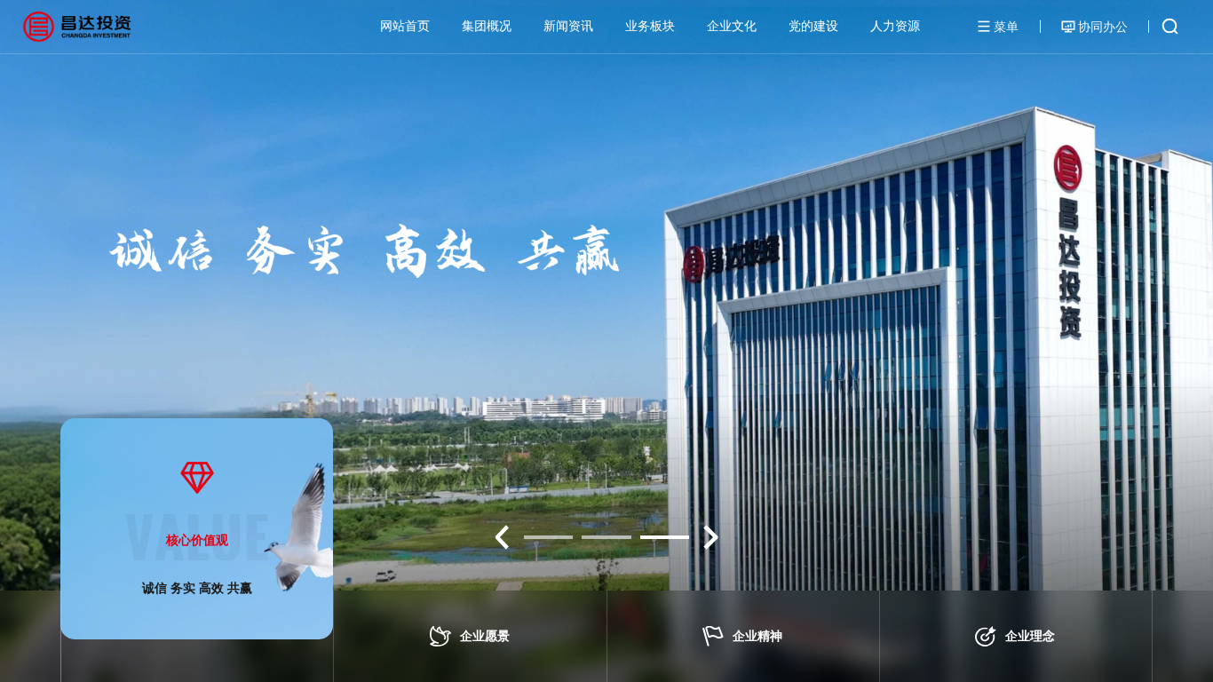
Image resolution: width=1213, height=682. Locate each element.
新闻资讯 (568, 26)
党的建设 (813, 26)
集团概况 (486, 26)
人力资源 (895, 26)
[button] (502, 537)
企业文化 (732, 26)
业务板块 (650, 26)
